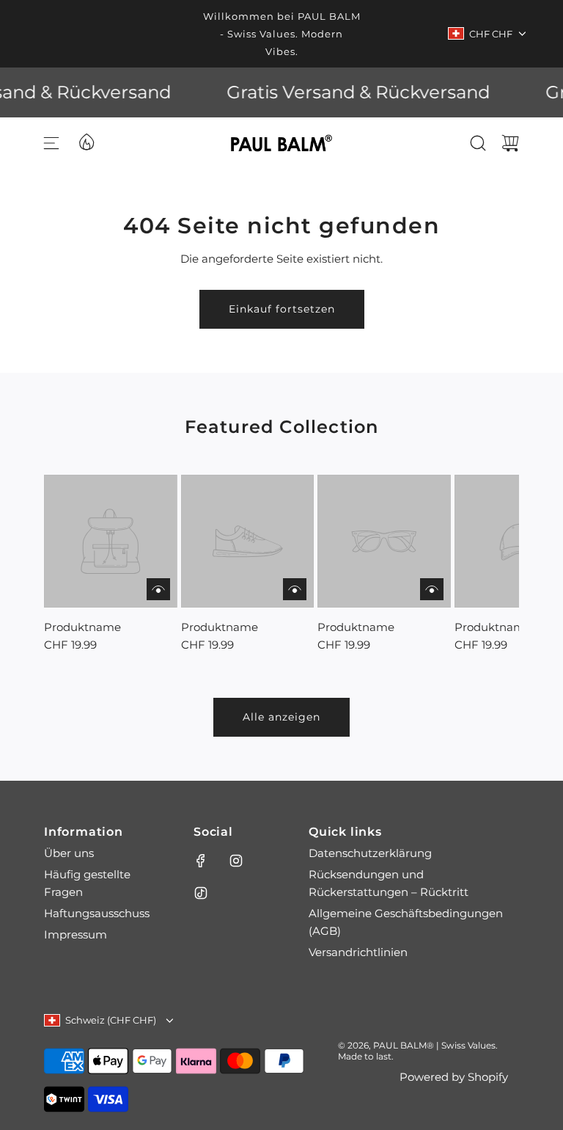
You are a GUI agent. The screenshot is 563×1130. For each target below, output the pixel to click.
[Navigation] (51, 143)
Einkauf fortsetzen (282, 309)
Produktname (82, 627)
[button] (79, 564)
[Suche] (478, 143)
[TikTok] (201, 893)
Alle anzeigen (281, 716)
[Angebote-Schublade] (86, 141)
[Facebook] (201, 861)
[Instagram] (236, 861)
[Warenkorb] (510, 143)
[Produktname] (110, 541)
